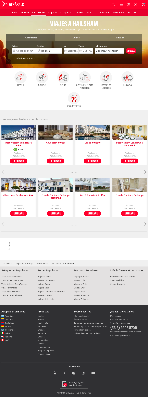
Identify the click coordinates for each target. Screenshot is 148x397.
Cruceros (41, 329)
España (8, 326)
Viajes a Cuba (79, 280)
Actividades (43, 340)
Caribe (42, 85)
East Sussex (57, 263)
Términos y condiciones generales (88, 323)
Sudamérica (74, 105)
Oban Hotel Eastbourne (15, 195)
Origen (15, 46)
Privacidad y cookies (82, 329)
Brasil (20, 85)
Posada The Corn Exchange (129, 195)
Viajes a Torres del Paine (11, 295)
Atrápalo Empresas (46, 350)
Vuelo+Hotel (43, 323)
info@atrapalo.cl (123, 335)
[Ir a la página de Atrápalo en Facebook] (74, 373)
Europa (127, 85)
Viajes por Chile (80, 284)
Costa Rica (9, 323)
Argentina (9, 316)
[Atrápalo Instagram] (83, 373)
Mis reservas (115, 316)
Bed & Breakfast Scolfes (92, 195)
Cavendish (52, 142)
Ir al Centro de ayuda (119, 319)
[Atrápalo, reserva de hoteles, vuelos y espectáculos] (13, 4)
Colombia (9, 319)
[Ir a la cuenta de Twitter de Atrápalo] (64, 373)
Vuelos (41, 316)
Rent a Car (42, 333)
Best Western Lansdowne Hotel (129, 144)
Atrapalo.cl (7, 263)
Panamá (8, 336)
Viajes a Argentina (81, 295)
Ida (65, 46)
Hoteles (41, 319)
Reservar (18, 161)
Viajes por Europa (81, 276)
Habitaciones (101, 46)
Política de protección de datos (87, 333)
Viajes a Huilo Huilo (46, 299)
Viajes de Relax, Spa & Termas (13, 284)
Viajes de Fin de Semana (11, 276)
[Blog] (55, 373)
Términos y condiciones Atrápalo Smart (91, 326)
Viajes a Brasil (79, 287)
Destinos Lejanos (106, 86)
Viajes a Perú (79, 291)
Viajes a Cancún (44, 284)
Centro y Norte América (84, 86)
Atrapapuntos (44, 347)
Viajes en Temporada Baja (12, 280)
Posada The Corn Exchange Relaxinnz (55, 196)
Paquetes (19, 263)
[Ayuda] (135, 4)
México (8, 333)
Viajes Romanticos (9, 287)
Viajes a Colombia (81, 299)
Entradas (41, 336)
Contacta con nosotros (120, 323)
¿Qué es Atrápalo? (81, 316)
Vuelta (81, 46)
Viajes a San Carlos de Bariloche (51, 291)
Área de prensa (80, 319)
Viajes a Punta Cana (46, 280)
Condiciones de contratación (122, 276)
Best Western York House (18, 142)
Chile (63, 85)
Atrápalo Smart (44, 354)
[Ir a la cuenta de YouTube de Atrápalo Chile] (93, 373)
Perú (7, 340)
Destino (40, 46)
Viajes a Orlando (45, 295)
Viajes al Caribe (44, 276)
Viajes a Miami (44, 287)
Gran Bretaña (42, 263)
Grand (88, 142)
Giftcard (41, 343)
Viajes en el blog (117, 280)
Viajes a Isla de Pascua (10, 291)
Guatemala (9, 329)
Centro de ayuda (117, 284)
